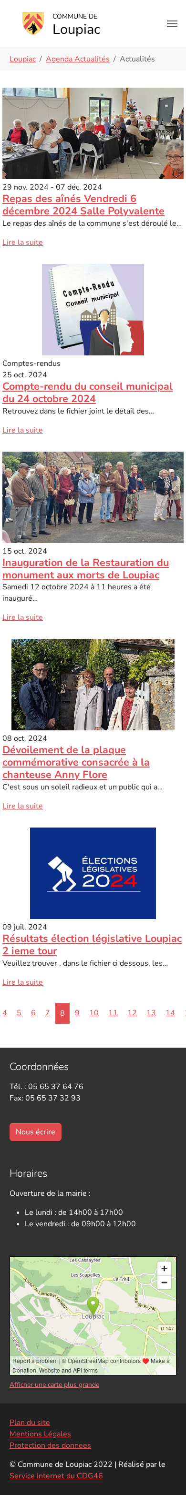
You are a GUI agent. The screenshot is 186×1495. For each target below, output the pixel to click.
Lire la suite (22, 242)
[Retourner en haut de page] (165, 1474)
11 (113, 1013)
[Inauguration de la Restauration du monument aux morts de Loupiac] (93, 497)
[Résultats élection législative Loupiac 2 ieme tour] (93, 873)
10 (94, 1013)
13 (151, 1013)
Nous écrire (35, 1132)
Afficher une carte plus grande (54, 1384)
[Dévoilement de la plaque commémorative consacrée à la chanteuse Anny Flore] (93, 684)
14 (170, 1013)
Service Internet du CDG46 (56, 1476)
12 (132, 1013)
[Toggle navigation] (172, 24)
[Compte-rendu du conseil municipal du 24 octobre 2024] (93, 309)
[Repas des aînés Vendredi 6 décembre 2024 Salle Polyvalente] (93, 133)
